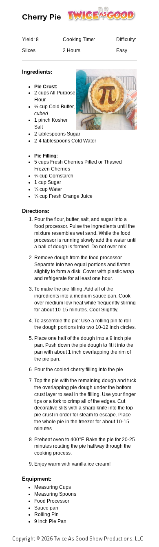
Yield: (29, 39)
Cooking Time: (79, 39)
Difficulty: (126, 39)
